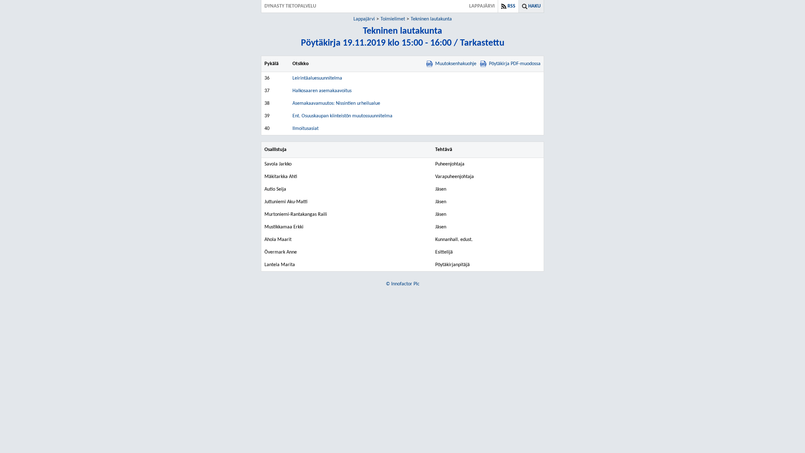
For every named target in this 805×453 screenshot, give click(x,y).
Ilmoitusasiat (305, 128)
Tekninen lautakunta (431, 19)
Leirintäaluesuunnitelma (317, 78)
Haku (534, 6)
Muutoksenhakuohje (455, 63)
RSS (511, 6)
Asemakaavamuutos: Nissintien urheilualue (336, 103)
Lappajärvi (364, 19)
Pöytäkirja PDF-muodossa (515, 63)
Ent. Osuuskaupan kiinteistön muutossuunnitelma (342, 116)
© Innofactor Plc (402, 284)
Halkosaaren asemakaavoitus (322, 90)
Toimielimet (392, 19)
